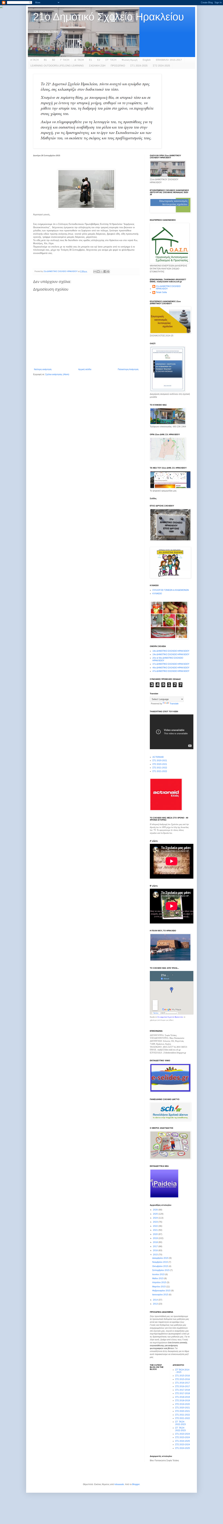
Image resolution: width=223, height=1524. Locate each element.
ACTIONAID (158, 757)
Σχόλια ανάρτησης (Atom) (57, 374)
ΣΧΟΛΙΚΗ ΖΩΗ (97, 65)
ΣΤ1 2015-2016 (182, 1375)
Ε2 (98, 59)
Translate (174, 703)
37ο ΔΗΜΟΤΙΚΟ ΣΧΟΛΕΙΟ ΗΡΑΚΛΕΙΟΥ (170, 664)
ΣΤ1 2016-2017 (182, 1383)
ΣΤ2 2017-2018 (182, 1393)
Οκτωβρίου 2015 (160, 1266)
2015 (155, 1254)
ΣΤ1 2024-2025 (139, 65)
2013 (155, 1304)
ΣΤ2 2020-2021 (159, 764)
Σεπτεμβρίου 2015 (161, 1270)
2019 (155, 1238)
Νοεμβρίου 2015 (160, 1262)
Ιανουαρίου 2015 (160, 1294)
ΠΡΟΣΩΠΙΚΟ (118, 65)
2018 (155, 1242)
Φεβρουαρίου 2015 (161, 1290)
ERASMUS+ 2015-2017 (169, 59)
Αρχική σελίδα (84, 369)
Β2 (53, 59)
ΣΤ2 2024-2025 (161, 65)
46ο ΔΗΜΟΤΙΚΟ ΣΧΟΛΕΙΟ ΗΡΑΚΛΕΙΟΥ (170, 667)
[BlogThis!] (98, 271)
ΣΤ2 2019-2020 (182, 1404)
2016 (155, 1250)
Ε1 (90, 59)
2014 (155, 1300)
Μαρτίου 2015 (159, 1286)
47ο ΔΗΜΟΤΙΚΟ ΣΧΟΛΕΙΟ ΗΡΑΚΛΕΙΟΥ (170, 671)
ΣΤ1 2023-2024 (182, 1434)
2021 (155, 1230)
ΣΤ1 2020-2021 (159, 760)
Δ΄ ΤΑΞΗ (79, 59)
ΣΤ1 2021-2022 (159, 771)
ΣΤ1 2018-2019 (182, 1397)
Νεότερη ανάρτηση (43, 369)
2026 (155, 1210)
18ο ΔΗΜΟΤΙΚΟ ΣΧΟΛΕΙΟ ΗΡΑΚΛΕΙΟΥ (170, 651)
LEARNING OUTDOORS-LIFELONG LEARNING (57, 65)
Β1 (45, 59)
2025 (155, 1214)
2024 (155, 1218)
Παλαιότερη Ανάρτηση (128, 369)
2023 (155, 1222)
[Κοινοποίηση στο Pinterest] (108, 271)
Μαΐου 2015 (158, 1278)
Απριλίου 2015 (159, 1282)
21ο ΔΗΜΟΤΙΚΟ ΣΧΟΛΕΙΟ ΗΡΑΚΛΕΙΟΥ (168, 287)
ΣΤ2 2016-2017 (182, 1386)
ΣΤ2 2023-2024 (182, 1437)
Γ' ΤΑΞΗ (64, 59)
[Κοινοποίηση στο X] (101, 271)
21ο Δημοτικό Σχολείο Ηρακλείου (108, 17)
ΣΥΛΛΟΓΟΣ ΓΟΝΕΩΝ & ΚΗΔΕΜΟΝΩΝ (170, 590)
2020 (155, 1234)
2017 (155, 1246)
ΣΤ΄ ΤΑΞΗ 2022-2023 (180, 1423)
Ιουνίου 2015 (158, 1274)
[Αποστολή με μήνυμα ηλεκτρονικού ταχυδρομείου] (95, 271)
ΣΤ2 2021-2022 (159, 767)
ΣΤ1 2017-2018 (182, 1390)
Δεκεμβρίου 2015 (160, 1258)
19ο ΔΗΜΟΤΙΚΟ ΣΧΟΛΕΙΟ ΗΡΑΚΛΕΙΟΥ (170, 654)
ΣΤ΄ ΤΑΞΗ (110, 59)
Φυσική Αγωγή (129, 59)
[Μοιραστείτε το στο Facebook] (105, 271)
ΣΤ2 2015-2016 (182, 1379)
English (147, 59)
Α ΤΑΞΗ (34, 59)
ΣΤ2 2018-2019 (182, 1400)
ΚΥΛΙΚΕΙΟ (157, 593)
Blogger (136, 1484)
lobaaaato (119, 1484)
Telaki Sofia (161, 292)
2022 (155, 1226)
